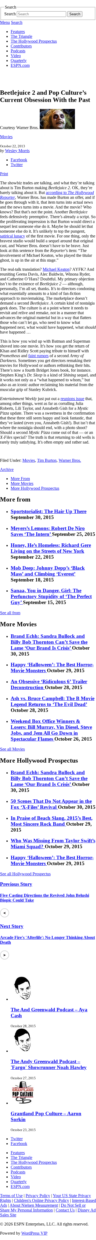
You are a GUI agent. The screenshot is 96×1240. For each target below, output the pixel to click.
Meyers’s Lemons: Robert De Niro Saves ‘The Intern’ (48, 531)
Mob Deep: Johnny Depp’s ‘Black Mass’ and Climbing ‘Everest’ (48, 571)
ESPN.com (20, 65)
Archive (7, 469)
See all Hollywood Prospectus (25, 874)
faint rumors (38, 355)
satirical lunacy (12, 236)
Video (16, 55)
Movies (6, 136)
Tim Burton (47, 460)
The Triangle (21, 36)
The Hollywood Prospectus (34, 41)
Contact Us (65, 1210)
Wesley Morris (17, 150)
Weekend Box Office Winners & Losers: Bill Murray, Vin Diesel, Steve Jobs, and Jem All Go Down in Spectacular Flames (51, 730)
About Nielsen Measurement (34, 1205)
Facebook (19, 160)
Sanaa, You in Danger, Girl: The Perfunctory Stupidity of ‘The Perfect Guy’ (51, 596)
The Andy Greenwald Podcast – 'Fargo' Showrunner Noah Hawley (49, 1064)
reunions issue (72, 398)
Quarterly (19, 60)
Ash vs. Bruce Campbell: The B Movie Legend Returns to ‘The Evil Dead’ (52, 701)
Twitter (17, 164)
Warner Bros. (70, 460)
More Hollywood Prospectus (35, 488)
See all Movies (12, 749)
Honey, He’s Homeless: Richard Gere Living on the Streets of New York (51, 548)
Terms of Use (11, 1195)
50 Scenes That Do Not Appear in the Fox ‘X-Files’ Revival (51, 804)
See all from (10, 612)
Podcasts (18, 51)
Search (10, 14)
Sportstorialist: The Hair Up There (48, 511)
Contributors (21, 46)
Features (18, 31)
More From (20, 478)
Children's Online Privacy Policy (41, 1200)
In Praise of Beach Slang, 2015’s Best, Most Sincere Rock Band (52, 821)
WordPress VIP (34, 1233)
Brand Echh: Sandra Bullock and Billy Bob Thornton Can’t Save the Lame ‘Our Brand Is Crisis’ (49, 642)
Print (4, 173)
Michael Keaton (56, 269)
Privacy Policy (38, 1195)
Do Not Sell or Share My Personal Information (43, 1207)
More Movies (22, 483)
